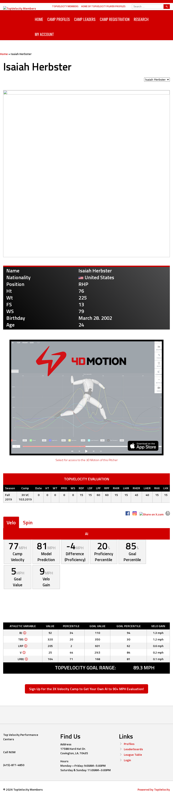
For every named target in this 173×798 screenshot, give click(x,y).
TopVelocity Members (65, 6)
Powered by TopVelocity (154, 789)
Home (39, 19)
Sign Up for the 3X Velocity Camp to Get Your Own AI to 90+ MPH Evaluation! (86, 688)
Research (141, 19)
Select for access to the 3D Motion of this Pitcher (86, 460)
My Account (44, 34)
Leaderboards (133, 749)
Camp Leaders (85, 19)
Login (127, 760)
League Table (133, 754)
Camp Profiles (58, 19)
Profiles (129, 744)
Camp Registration (115, 19)
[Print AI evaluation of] (168, 513)
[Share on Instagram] (134, 513)
